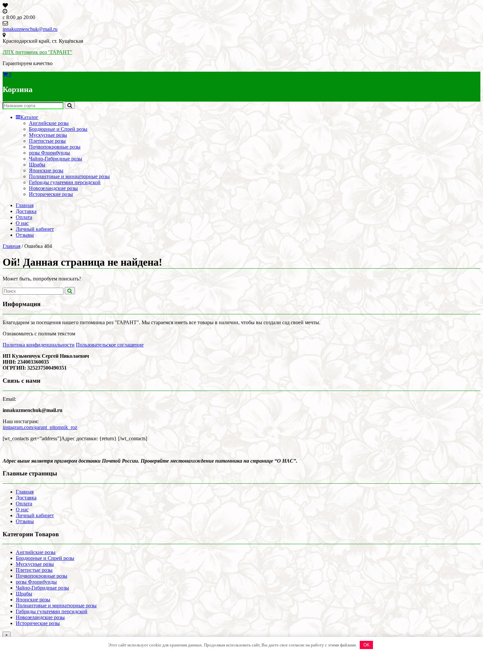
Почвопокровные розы (54, 147)
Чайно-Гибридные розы (55, 158)
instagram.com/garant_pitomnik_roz (40, 427)
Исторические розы (51, 194)
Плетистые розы (47, 141)
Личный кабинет (35, 229)
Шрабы (37, 164)
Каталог (29, 117)
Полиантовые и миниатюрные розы (69, 176)
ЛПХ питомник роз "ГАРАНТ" (37, 52)
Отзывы (25, 235)
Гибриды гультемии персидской (65, 182)
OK (366, 644)
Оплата (24, 217)
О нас (22, 223)
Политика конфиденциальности (39, 345)
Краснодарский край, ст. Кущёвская (43, 41)
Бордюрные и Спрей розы (58, 129)
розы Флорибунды (49, 153)
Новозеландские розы (53, 188)
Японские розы (46, 170)
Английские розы (49, 123)
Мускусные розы (48, 135)
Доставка (26, 211)
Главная (25, 205)
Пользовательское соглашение (110, 345)
